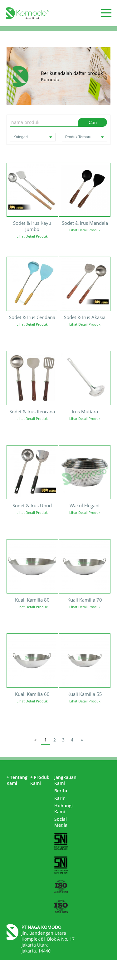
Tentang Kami (17, 780)
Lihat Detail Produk (32, 236)
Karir (59, 798)
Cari (93, 122)
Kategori (20, 137)
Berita (60, 791)
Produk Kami (39, 780)
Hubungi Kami (63, 809)
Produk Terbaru (78, 137)
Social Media (60, 822)
